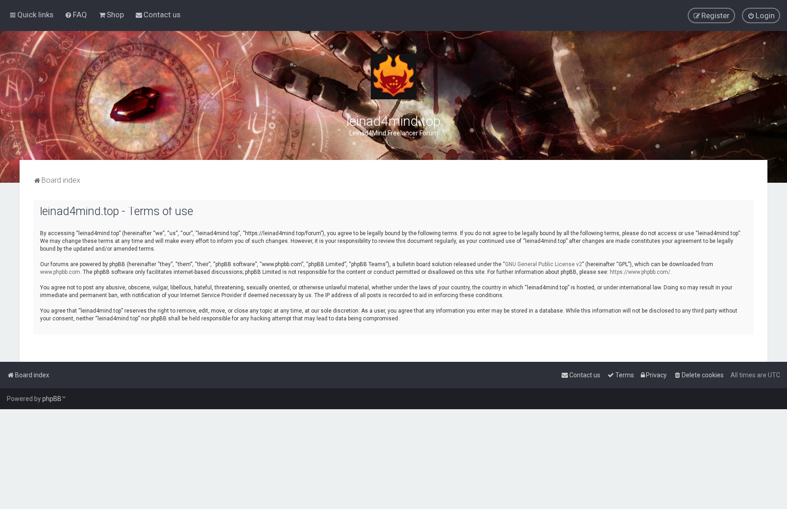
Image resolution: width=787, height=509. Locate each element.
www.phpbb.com (60, 272)
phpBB (51, 398)
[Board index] (393, 76)
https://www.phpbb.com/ (640, 272)
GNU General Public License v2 (543, 264)
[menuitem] (75, 14)
